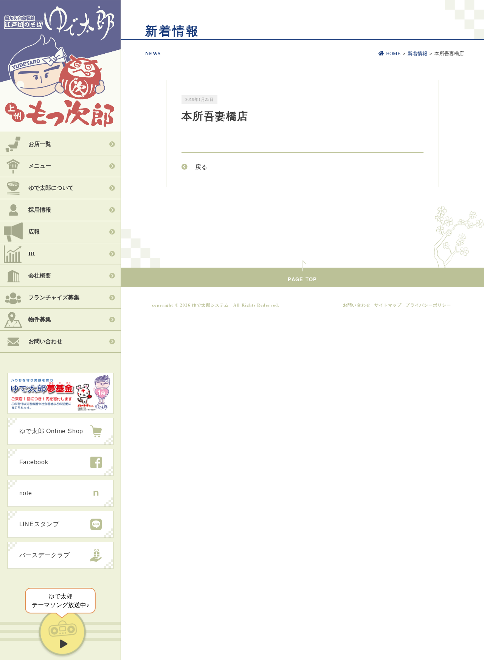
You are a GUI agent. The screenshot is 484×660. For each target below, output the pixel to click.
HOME (393, 53)
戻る (201, 167)
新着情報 (417, 53)
